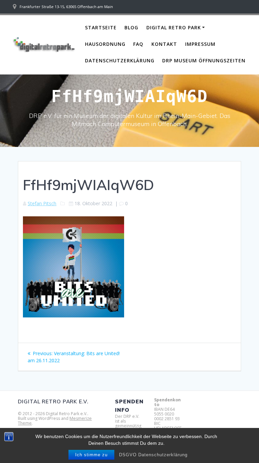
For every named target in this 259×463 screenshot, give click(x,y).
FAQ (138, 44)
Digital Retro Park (173, 27)
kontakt (164, 44)
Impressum (200, 44)
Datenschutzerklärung (119, 60)
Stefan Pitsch (42, 203)
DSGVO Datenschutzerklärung (153, 454)
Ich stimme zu (91, 454)
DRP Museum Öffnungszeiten (204, 60)
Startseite (101, 27)
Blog (131, 27)
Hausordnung (105, 44)
